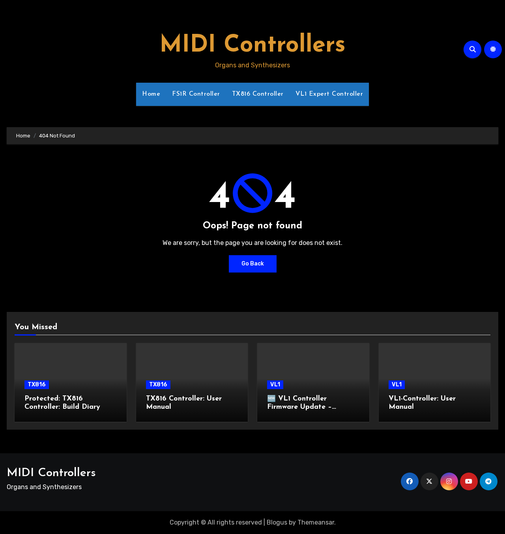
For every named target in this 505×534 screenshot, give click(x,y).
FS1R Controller (196, 94)
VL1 (275, 384)
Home (151, 94)
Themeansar (315, 522)
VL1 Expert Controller (329, 94)
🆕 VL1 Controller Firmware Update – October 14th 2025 (299, 407)
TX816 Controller (258, 94)
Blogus (277, 522)
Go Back (252, 263)
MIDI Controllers (252, 45)
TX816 (37, 384)
